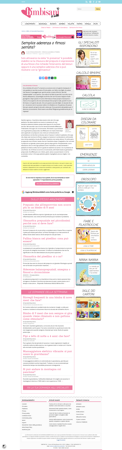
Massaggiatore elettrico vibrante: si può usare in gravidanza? (47, 353)
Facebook (93, 2)
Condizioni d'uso (26, 415)
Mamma (79, 24)
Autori (23, 420)
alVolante (78, 404)
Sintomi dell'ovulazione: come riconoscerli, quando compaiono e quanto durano (61, 420)
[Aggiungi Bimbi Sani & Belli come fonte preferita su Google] (47, 192)
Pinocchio (92, 310)
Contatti (24, 404)
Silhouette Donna (81, 417)
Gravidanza (43, 24)
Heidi (90, 300)
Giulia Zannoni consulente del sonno (33, 305)
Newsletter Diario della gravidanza (32, 425)
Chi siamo (24, 406)
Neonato (53, 24)
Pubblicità (24, 408)
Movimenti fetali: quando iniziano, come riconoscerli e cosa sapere (60, 409)
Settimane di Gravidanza (59, 28)
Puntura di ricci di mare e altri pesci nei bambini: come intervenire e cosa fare (60, 405)
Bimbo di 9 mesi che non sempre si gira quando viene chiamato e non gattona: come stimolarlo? (47, 316)
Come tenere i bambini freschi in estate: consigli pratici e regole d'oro (60, 425)
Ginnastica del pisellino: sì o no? (43, 256)
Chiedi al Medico (45, 28)
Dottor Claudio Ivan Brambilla (31, 358)
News (23, 1)
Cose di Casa (79, 414)
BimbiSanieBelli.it (40, 12)
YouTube (99, 2)
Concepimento (30, 24)
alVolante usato (80, 406)
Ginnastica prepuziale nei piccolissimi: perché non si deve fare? (46, 222)
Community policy (27, 418)
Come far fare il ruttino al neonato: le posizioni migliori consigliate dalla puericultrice (59, 414)
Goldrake (79, 310)
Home (23, 31)
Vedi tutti (88, 145)
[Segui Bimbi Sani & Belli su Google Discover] (47, 37)
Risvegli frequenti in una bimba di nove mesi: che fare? (47, 299)
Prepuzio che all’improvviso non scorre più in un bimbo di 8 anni (47, 206)
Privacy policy (26, 413)
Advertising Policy (27, 427)
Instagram (90, 2)
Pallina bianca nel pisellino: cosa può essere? (45, 240)
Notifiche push (26, 429)
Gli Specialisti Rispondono (37, 31)
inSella (78, 409)
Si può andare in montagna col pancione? (42, 371)
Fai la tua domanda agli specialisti (47, 388)
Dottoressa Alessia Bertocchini (31, 246)
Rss (86, 2)
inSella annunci (80, 411)
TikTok (96, 2)
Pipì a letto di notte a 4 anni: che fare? (46, 336)
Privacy (24, 411)
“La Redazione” (28, 277)
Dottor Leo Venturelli (29, 212)
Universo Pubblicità (81, 422)
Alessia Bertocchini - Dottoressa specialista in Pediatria (45, 52)
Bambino (62, 24)
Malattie (71, 24)
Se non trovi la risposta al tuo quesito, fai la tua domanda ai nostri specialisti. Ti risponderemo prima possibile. (47, 181)
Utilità (95, 24)
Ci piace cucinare (80, 419)
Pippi (78, 300)
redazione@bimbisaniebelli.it (57, 446)
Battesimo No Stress (75, 28)
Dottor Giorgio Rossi (29, 323)
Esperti (24, 422)
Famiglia (88, 24)
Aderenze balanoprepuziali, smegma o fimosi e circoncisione (46, 271)
